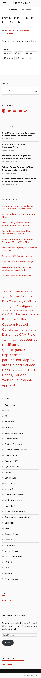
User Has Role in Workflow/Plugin (17, 262)
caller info (9, 422)
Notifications (12, 345)
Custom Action (12, 438)
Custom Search (12, 455)
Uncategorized (11, 551)
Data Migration (19, 330)
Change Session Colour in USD (16, 275)
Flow (31, 334)
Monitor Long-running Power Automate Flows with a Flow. (16, 157)
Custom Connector (13, 444)
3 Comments (10, 33)
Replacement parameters (17, 517)
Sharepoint (10, 545)
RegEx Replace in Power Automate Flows (14, 145)
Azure (7, 410)
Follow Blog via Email (14, 615)
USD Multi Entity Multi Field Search (17, 20)
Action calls (10, 405)
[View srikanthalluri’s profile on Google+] (26, 111)
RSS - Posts (7, 600)
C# (11, 301)
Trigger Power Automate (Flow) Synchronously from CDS (18, 168)
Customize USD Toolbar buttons (17, 256)
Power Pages (11, 506)
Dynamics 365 (11, 461)
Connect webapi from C (26, 310)
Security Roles (11, 534)
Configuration (27, 306)
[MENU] (4, 3)
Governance (10, 478)
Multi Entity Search (14, 495)
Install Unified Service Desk (10, 340)
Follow (8, 642)
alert (3, 292)
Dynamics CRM (14, 334)
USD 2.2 (8, 562)
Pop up (26, 345)
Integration (10, 489)
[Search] (35, 3)
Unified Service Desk (17, 370)
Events (8, 472)
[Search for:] (20, 91)
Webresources (11, 579)
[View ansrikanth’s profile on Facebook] (4, 111)
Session (8, 539)
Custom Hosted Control (16, 450)
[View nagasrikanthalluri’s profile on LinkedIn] (15, 111)
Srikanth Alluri (20, 2)
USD (26, 370)
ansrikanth (25, 30)
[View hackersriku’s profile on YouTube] (20, 111)
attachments (15, 291)
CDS (27, 301)
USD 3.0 (8, 568)
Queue (7, 350)
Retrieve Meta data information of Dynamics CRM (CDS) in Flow (19, 180)
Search (8, 528)
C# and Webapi (18, 302)
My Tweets (7, 664)
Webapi (8, 573)
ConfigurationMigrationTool (10, 310)
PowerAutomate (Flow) (15, 511)
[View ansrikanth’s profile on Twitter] (10, 111)
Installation (10, 483)
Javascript (28, 340)
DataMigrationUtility (30, 330)
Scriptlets (9, 523)
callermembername (14, 433)
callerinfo (9, 427)
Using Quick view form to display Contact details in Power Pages (18, 134)
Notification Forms (13, 500)
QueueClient (23, 350)
